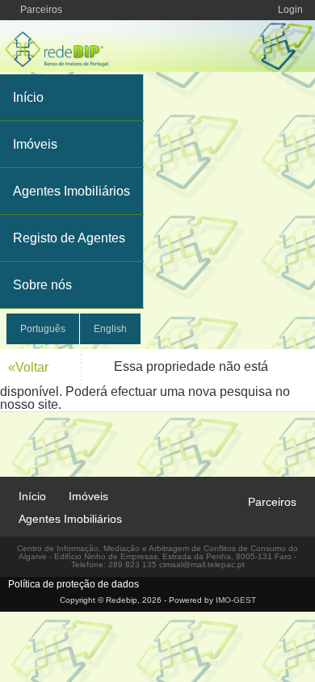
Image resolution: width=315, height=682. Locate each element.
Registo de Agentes (69, 238)
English (110, 329)
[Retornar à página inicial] (157, 67)
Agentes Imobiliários (71, 191)
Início (28, 97)
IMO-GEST (236, 600)
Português (42, 329)
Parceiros (41, 9)
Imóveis (35, 144)
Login (290, 9)
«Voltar (28, 367)
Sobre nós (42, 285)
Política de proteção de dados (73, 584)
